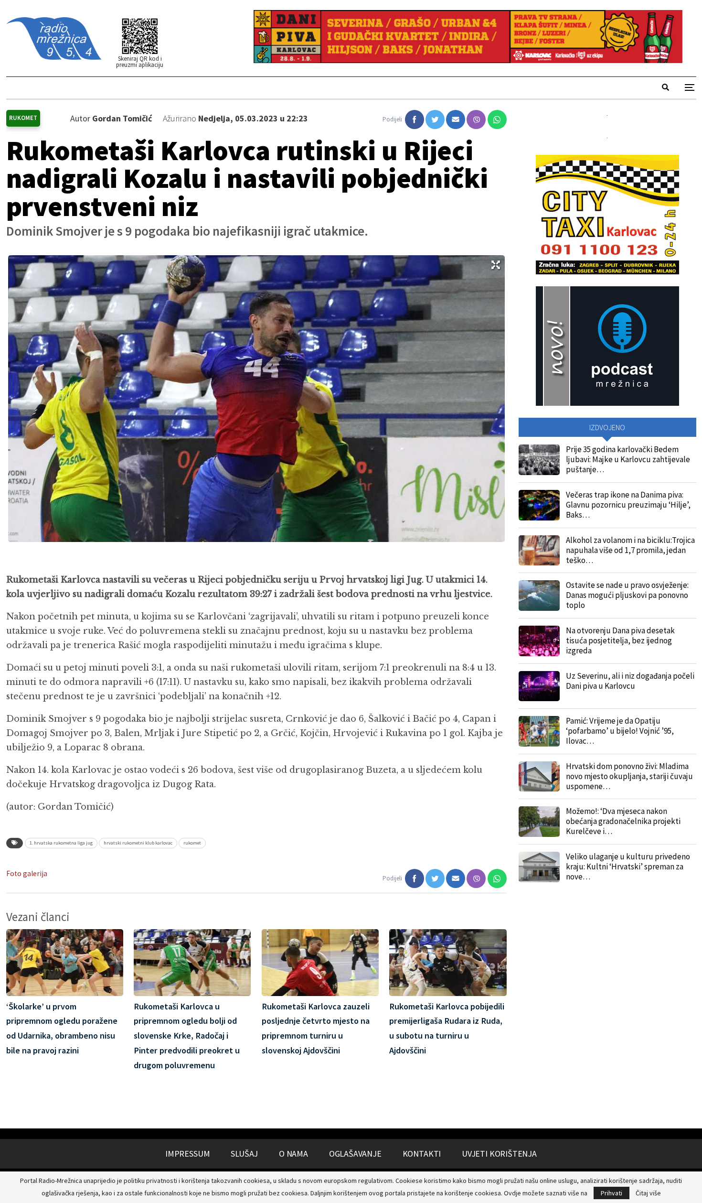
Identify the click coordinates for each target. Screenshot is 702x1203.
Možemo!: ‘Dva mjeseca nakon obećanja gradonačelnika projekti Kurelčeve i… (623, 821)
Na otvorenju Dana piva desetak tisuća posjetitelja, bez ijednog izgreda (620, 640)
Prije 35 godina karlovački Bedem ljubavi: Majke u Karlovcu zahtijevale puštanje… (628, 459)
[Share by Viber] (476, 119)
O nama (293, 1153)
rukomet (192, 843)
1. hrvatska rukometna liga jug (61, 843)
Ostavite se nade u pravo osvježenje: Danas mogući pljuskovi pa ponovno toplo (627, 595)
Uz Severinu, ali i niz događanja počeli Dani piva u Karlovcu (630, 681)
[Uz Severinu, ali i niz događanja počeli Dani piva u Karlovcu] (539, 686)
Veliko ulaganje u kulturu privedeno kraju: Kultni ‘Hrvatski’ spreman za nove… (628, 866)
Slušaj (244, 1153)
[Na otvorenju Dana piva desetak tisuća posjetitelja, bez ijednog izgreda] (539, 641)
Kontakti (422, 1153)
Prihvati (611, 1193)
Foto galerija (26, 873)
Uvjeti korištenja (499, 1153)
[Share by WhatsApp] (497, 119)
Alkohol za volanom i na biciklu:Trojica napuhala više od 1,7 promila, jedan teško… (630, 550)
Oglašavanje (355, 1153)
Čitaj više (648, 1193)
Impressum (187, 1153)
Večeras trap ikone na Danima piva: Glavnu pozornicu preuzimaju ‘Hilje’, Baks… (628, 504)
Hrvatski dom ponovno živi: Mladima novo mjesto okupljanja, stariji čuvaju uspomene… (629, 776)
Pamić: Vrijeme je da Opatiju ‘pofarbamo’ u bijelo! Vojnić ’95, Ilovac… (620, 730)
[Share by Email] (455, 119)
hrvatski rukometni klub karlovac (138, 843)
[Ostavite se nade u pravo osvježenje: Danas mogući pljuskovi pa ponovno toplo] (539, 595)
